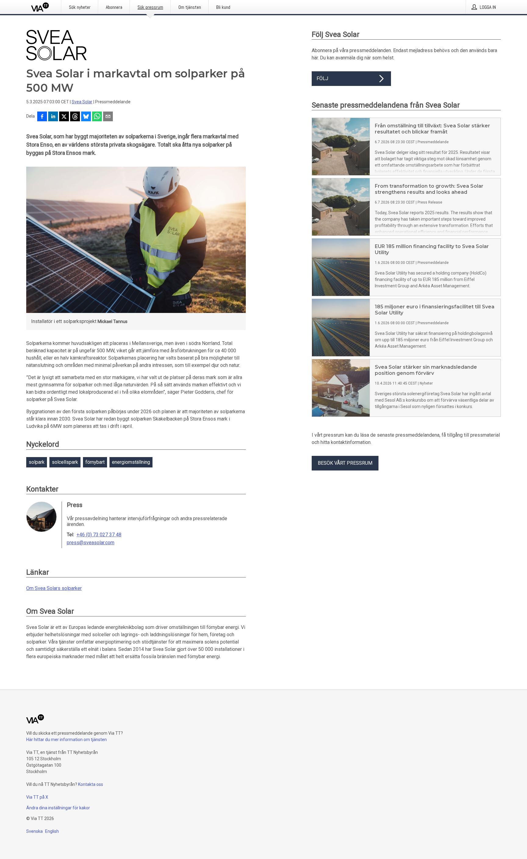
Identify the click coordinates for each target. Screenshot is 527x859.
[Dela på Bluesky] (86, 117)
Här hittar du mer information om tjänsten (66, 739)
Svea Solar (82, 101)
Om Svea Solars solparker (54, 588)
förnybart (95, 462)
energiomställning (131, 462)
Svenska (34, 831)
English (52, 831)
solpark (37, 462)
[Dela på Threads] (75, 117)
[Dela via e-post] (108, 117)
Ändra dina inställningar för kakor (58, 807)
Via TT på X (37, 797)
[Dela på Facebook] (42, 117)
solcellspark (65, 462)
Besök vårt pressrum (345, 463)
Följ (322, 78)
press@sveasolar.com (90, 542)
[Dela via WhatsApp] (97, 117)
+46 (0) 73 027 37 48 (99, 535)
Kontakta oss (90, 784)
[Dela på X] (64, 117)
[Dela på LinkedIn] (53, 117)
